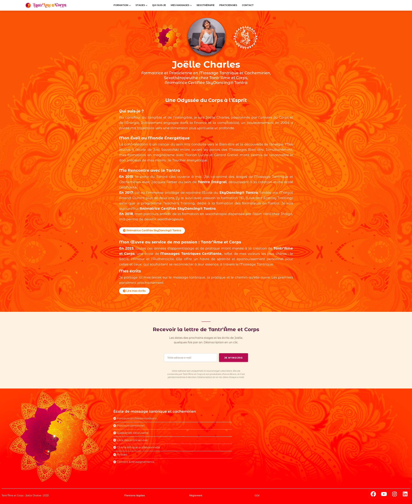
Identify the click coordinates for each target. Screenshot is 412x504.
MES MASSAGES (180, 5)
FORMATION (121, 5)
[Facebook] (373, 494)
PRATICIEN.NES (228, 5)
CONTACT (248, 5)
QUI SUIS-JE (159, 5)
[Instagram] (394, 494)
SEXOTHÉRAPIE (206, 5)
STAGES (140, 5)
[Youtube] (384, 494)
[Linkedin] (405, 494)
